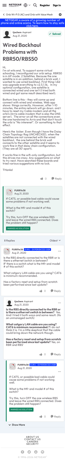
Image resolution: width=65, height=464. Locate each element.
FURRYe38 (20, 190)
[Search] (35, 5)
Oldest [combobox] (55, 240)
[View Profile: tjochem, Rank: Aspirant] (7, 34)
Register (45, 5)
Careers (32, 441)
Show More (18, 424)
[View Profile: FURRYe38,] (9, 192)
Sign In (57, 5)
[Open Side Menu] (4, 5)
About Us (32, 436)
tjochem (17, 32)
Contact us (32, 439)
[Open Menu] (60, 14)
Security (32, 443)
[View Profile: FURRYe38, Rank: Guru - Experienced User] (7, 251)
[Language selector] (27, 5)
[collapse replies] (32, 246)
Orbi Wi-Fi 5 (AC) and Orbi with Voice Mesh (29, 14)
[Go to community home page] (15, 5)
